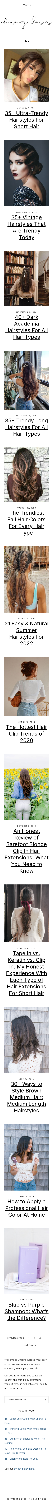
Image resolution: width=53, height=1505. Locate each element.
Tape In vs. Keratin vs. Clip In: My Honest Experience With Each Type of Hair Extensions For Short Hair (26, 973)
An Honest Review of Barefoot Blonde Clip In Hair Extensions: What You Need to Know (27, 851)
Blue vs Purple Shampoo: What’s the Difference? (27, 1311)
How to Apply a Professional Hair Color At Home (26, 1208)
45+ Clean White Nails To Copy (21, 1458)
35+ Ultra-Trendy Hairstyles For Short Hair (26, 120)
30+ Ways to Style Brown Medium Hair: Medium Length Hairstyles (26, 1097)
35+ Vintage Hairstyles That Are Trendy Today (27, 227)
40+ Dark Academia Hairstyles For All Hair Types (26, 327)
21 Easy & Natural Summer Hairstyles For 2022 (26, 633)
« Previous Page (15, 1338)
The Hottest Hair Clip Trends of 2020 (26, 734)
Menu (28, 5)
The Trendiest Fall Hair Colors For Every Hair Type (26, 523)
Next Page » (29, 1345)
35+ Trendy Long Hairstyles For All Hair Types (26, 427)
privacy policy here (24, 1468)
